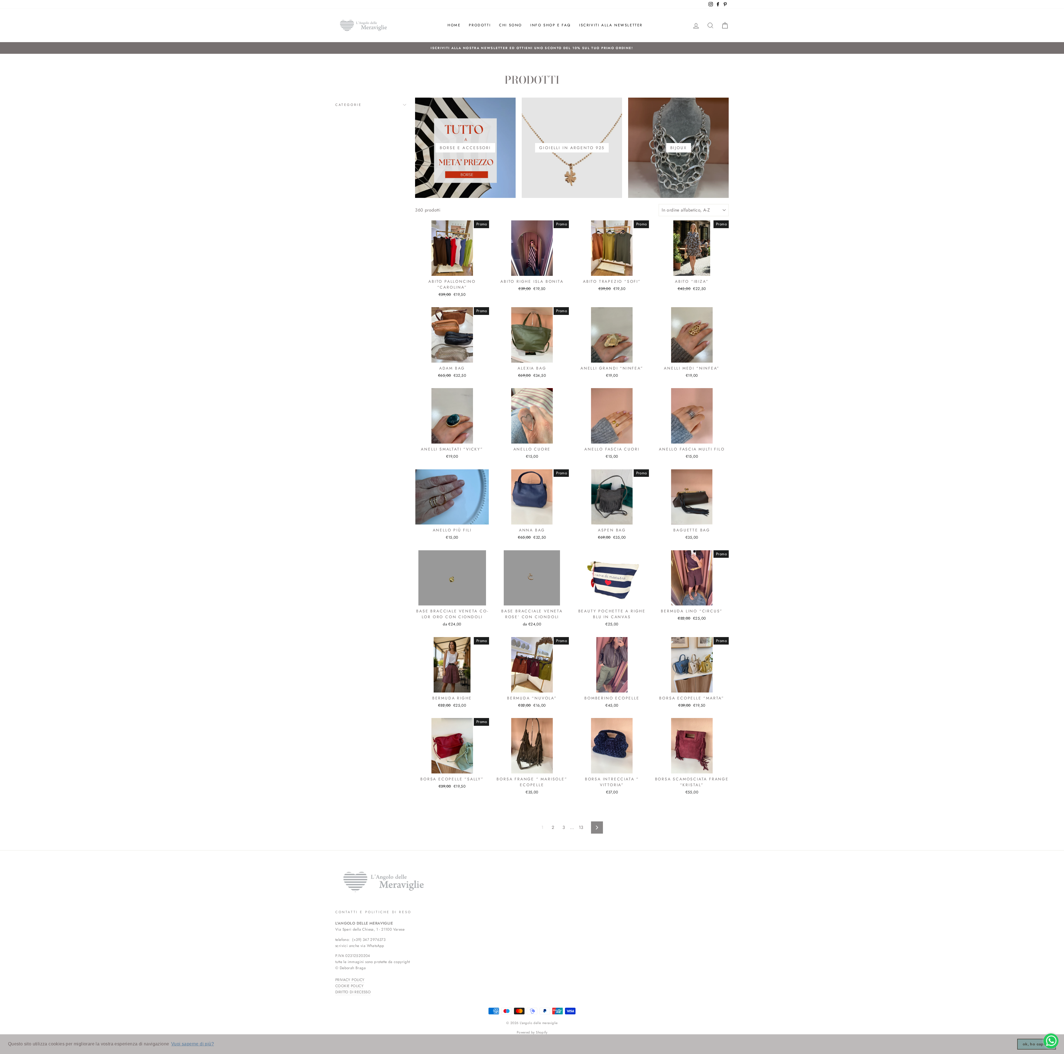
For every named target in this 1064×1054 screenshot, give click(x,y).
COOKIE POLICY (349, 986)
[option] (532, 48)
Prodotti (480, 25)
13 (581, 827)
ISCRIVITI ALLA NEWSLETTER (611, 25)
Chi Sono (510, 25)
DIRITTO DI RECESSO (353, 992)
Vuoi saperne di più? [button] (192, 1044)
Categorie (348, 104)
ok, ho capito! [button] (1037, 1044)
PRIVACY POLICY (350, 979)
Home (454, 25)
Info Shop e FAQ (550, 25)
